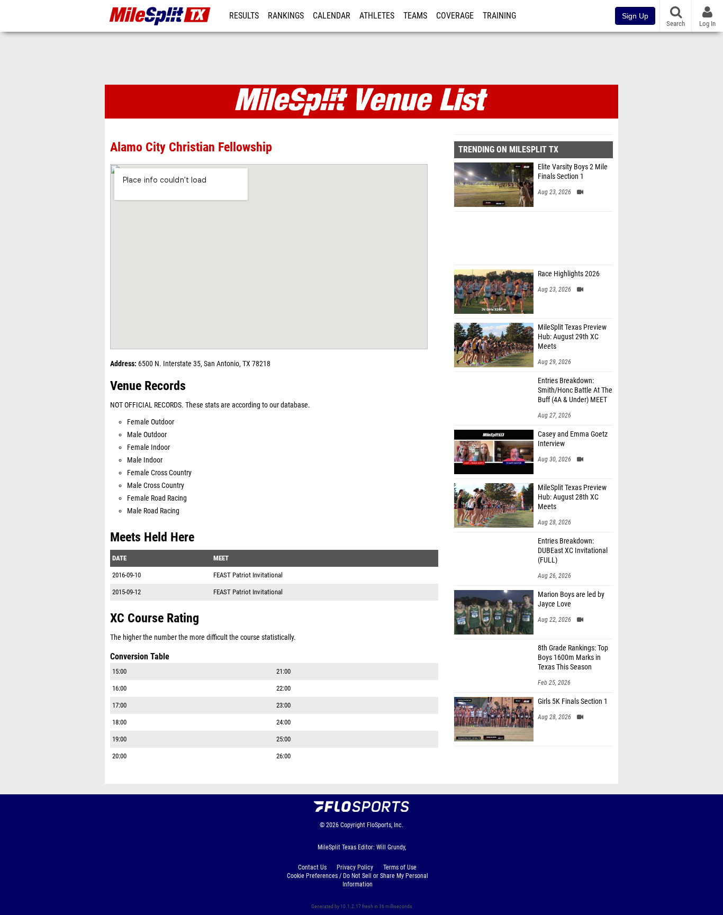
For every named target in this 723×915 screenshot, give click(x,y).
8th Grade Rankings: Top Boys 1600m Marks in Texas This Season (573, 658)
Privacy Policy (355, 867)
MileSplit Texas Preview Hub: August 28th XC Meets (572, 497)
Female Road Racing (157, 498)
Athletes (376, 16)
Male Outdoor (147, 434)
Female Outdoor (150, 422)
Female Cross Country (159, 472)
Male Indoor (144, 460)
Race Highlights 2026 (569, 273)
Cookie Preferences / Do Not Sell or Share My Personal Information (357, 880)
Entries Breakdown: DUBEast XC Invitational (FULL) (573, 551)
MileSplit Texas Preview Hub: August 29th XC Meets (572, 337)
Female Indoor (148, 447)
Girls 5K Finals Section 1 (573, 701)
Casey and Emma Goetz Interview (573, 439)
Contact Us (312, 867)
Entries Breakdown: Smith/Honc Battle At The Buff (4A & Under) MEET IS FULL (575, 390)
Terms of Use (400, 867)
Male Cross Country (155, 485)
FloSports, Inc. (385, 825)
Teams (415, 16)
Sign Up (635, 16)
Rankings (286, 16)
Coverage (455, 16)
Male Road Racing (153, 510)
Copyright (352, 825)
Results (244, 16)
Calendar (331, 16)
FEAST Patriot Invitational (248, 575)
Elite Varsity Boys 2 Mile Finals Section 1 (573, 171)
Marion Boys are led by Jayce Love (571, 599)
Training (499, 16)
